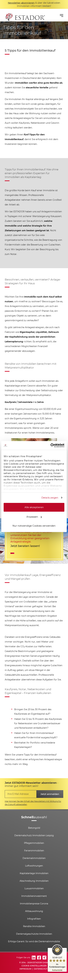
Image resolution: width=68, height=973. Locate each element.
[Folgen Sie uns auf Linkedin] (34, 957)
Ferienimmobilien (34, 850)
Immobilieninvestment (34, 896)
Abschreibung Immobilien (34, 880)
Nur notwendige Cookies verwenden (34, 525)
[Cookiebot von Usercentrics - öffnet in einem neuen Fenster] (50, 445)
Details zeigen (49, 497)
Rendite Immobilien (34, 926)
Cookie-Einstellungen (34, 965)
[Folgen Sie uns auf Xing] (44, 957)
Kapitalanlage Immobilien (34, 873)
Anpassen (32, 516)
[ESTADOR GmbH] (25, 15)
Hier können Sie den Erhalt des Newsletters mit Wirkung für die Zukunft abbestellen (33, 803)
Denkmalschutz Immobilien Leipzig (34, 835)
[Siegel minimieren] (65, 949)
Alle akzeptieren (34, 507)
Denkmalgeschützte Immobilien (34, 933)
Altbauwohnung (34, 911)
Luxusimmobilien (34, 888)
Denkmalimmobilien (34, 858)
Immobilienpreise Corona (34, 903)
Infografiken (34, 918)
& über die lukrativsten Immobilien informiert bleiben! (34, 4)
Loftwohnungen (34, 865)
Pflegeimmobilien (34, 843)
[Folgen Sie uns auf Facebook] (39, 957)
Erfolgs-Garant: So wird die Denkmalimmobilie (34, 941)
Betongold (34, 827)
